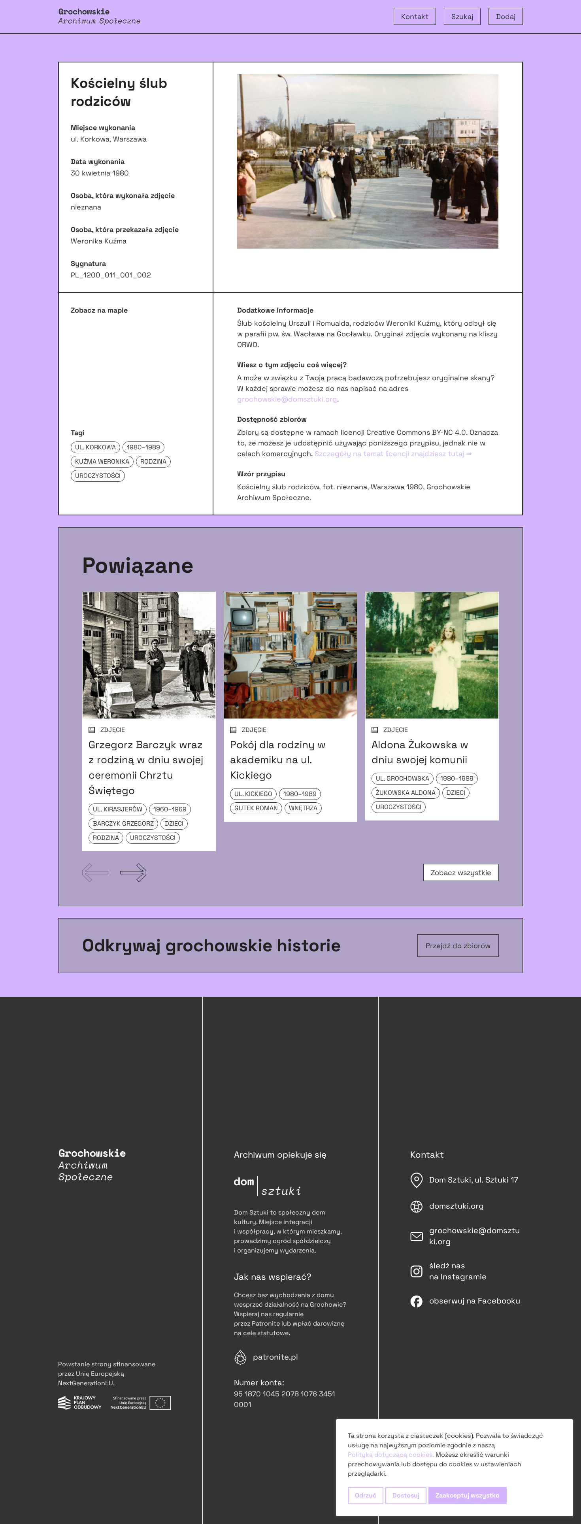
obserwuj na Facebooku (474, 1301)
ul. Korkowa (95, 447)
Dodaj (505, 16)
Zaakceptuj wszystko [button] (468, 1495)
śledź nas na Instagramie (458, 1271)
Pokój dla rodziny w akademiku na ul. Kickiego (278, 760)
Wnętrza (303, 808)
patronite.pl (275, 1357)
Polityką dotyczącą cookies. (391, 1454)
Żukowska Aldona (406, 792)
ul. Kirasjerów (117, 809)
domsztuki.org (456, 1206)
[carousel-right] (133, 872)
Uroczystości (98, 476)
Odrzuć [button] (365, 1495)
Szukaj (462, 16)
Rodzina (153, 461)
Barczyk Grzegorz (123, 823)
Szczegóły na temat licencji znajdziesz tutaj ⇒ (393, 453)
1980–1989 (143, 447)
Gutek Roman (256, 808)
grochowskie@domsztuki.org (287, 399)
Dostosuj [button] (405, 1495)
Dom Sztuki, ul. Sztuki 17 (473, 1180)
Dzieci (174, 823)
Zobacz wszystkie (461, 872)
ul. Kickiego (253, 794)
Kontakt (414, 16)
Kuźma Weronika (102, 461)
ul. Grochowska (402, 778)
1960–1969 (170, 809)
